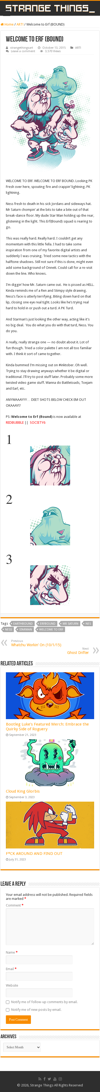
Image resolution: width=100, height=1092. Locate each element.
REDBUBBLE (15, 423)
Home (9, 24)
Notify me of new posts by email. (36, 1010)
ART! (20, 24)
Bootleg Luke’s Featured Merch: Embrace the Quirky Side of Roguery (47, 726)
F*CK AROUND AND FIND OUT (34, 853)
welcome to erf (51, 629)
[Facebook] (44, 1079)
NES (88, 623)
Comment (14, 905)
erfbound (47, 623)
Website (12, 985)
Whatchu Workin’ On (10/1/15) (36, 643)
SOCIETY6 (37, 423)
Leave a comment (23, 51)
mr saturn (70, 623)
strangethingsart (21, 48)
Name (12, 952)
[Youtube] (55, 1079)
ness (8, 629)
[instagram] (60, 1079)
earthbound (23, 623)
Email (11, 969)
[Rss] (40, 1079)
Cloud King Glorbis (23, 791)
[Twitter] (49, 1079)
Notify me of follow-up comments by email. (44, 1002)
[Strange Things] (50, 8)
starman (25, 629)
